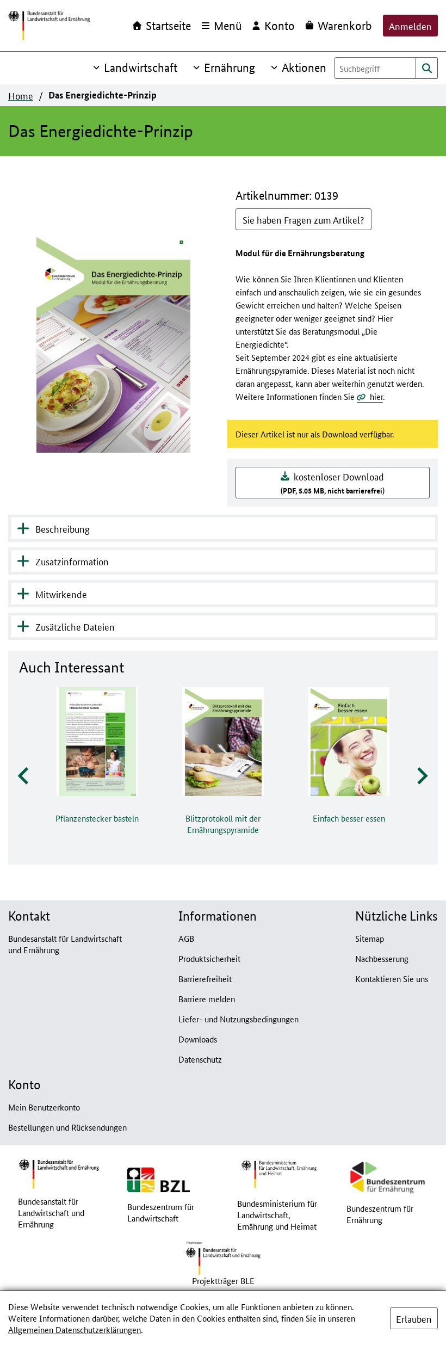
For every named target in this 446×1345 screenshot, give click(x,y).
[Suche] (427, 68)
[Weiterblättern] (421, 776)
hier (376, 396)
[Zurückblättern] (24, 776)
